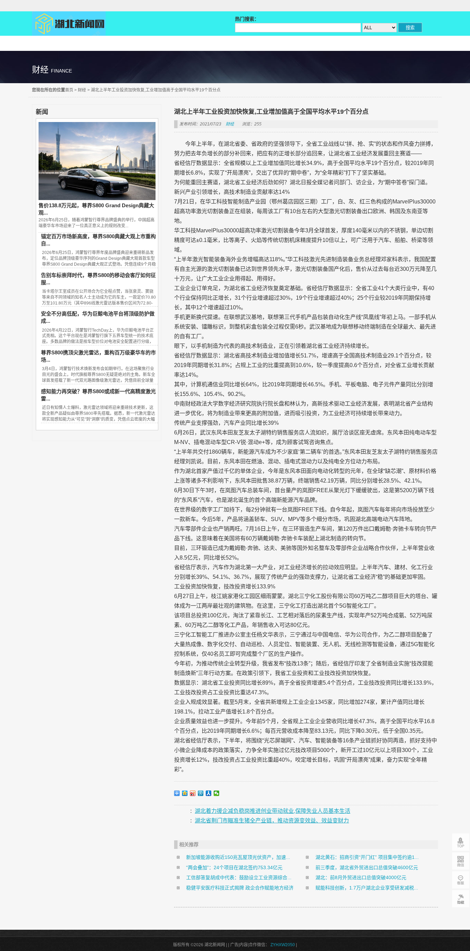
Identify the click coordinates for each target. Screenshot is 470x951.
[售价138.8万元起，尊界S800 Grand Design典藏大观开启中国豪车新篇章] (97, 198)
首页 (69, 90)
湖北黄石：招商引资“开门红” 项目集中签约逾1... (367, 857)
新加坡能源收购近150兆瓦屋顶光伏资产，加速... (238, 857)
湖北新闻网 (69, 23)
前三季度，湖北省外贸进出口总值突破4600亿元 (367, 867)
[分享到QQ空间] (185, 793)
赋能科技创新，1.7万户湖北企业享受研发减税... (367, 888)
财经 (82, 90)
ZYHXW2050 (283, 944)
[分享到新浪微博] (193, 793)
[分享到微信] (217, 793)
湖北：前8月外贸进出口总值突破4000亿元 (361, 877)
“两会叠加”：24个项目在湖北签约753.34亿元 (234, 867)
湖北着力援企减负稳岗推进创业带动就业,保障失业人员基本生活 (272, 811)
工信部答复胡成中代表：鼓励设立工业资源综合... (238, 877)
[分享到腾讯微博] (201, 793)
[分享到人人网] (209, 793)
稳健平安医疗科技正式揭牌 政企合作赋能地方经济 (239, 888)
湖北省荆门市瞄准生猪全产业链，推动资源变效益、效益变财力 (272, 820)
